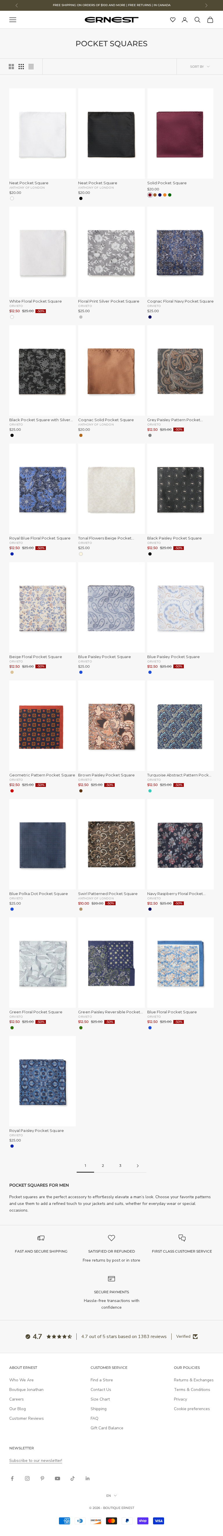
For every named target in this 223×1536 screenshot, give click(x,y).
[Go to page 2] (137, 1165)
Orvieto (16, 306)
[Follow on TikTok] (72, 1478)
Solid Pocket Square (167, 183)
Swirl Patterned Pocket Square (108, 894)
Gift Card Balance (107, 1428)
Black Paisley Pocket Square (174, 538)
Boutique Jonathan (26, 1389)
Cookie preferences (192, 1409)
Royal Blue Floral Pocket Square (40, 538)
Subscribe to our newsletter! (35, 1460)
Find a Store (102, 1380)
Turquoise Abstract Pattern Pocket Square (180, 775)
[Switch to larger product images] (11, 66)
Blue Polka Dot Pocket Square (38, 894)
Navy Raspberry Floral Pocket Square (175, 894)
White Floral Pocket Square (35, 301)
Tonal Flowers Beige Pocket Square (105, 538)
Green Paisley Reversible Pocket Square (109, 1012)
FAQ (94, 1418)
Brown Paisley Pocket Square (106, 775)
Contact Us (101, 1389)
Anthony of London (27, 187)
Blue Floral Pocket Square (172, 1012)
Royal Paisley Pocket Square (36, 1131)
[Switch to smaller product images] (21, 66)
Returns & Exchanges (194, 1380)
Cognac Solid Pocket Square (106, 420)
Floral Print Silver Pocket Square (108, 301)
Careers (16, 1399)
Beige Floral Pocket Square (35, 657)
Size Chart (100, 1399)
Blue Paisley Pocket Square (104, 657)
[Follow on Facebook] (12, 1478)
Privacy (180, 1399)
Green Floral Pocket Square (35, 1012)
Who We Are (21, 1380)
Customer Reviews (26, 1418)
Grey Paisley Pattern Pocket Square (174, 420)
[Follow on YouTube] (57, 1478)
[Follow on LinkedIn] (88, 1478)
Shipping (99, 1409)
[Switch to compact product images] (31, 66)
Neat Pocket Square (28, 183)
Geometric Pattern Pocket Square (42, 775)
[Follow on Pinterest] (42, 1478)
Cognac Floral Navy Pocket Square (180, 301)
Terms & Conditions (192, 1389)
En (108, 1496)
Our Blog (17, 1409)
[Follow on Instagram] (27, 1478)
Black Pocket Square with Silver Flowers (39, 420)
